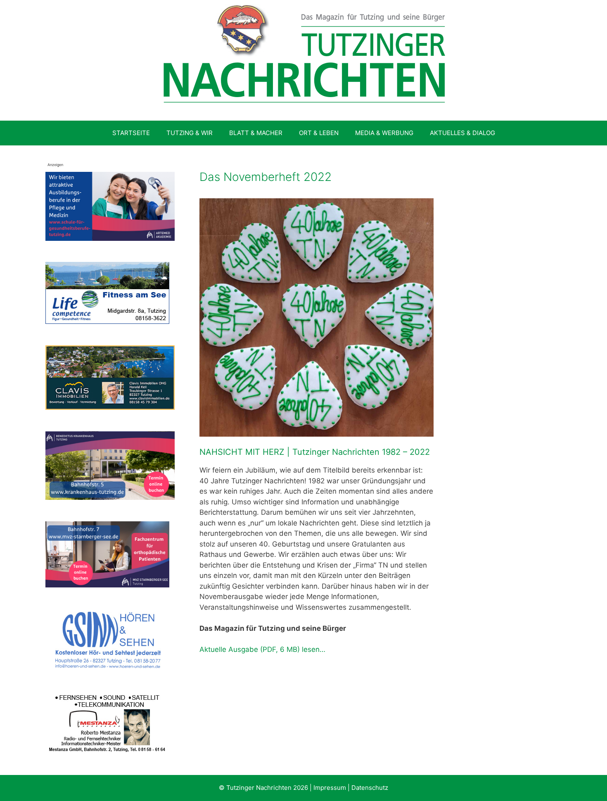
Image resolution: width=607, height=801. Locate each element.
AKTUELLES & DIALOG (462, 133)
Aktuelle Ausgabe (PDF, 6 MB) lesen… (262, 649)
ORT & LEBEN (319, 133)
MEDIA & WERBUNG (384, 133)
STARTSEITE (131, 133)
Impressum (329, 787)
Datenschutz (369, 787)
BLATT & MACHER (255, 133)
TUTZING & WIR (189, 133)
